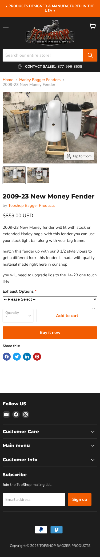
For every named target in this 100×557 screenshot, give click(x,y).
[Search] (90, 55)
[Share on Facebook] (7, 357)
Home (8, 80)
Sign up (79, 499)
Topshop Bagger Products (31, 205)
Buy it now (50, 332)
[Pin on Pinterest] (37, 357)
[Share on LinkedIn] (27, 357)
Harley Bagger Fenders (40, 80)
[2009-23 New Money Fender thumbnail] (14, 175)
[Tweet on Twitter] (17, 357)
